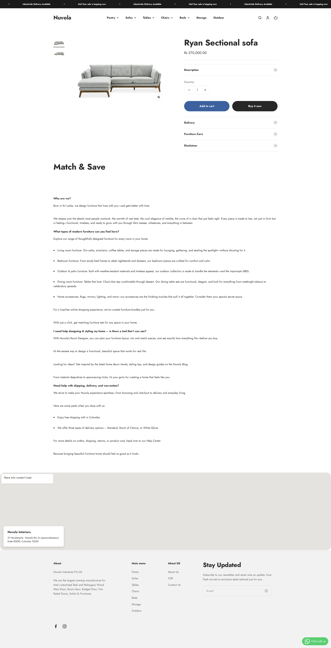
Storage (201, 18)
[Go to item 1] (58, 42)
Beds (183, 18)
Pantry (111, 18)
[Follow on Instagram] (64, 626)
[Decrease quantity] (189, 90)
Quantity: (189, 82)
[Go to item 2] (58, 53)
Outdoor (218, 18)
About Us (173, 572)
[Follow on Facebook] (55, 626)
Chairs (165, 18)
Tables (147, 18)
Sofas (129, 18)
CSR (170, 578)
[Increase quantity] (205, 90)
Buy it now (255, 106)
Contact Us (174, 585)
